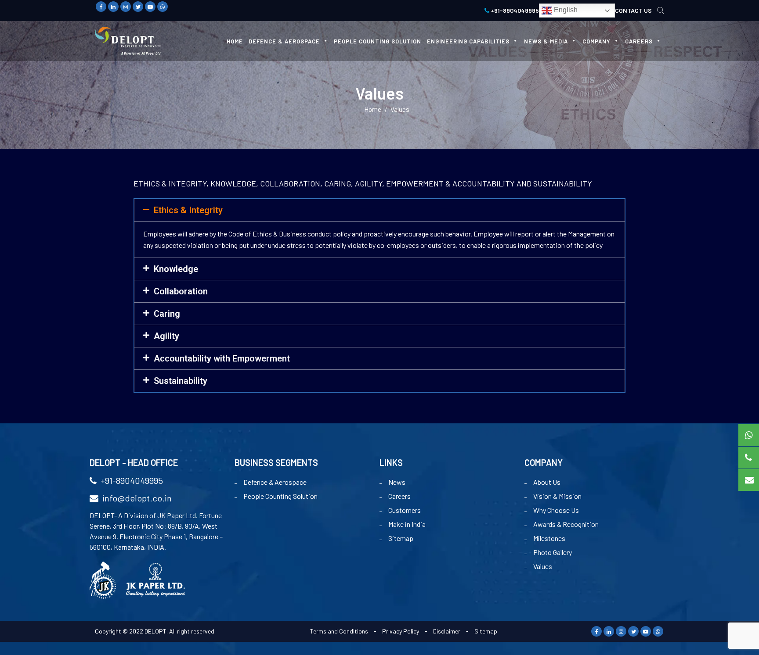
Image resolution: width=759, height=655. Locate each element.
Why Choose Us (556, 510)
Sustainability (180, 381)
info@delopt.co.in (136, 498)
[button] (379, 210)
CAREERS (639, 41)
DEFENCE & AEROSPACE (284, 41)
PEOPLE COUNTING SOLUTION (377, 41)
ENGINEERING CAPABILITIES (468, 41)
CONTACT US (633, 10)
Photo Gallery (552, 552)
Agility (166, 336)
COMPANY (596, 41)
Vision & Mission (557, 496)
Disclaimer (446, 631)
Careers (399, 496)
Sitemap (400, 538)
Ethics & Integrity (188, 210)
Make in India (407, 524)
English (565, 10)
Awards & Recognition (566, 524)
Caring (167, 313)
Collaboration (181, 291)
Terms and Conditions (339, 631)
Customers (404, 510)
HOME (235, 41)
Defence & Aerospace (275, 482)
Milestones (549, 538)
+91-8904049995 (514, 10)
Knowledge (176, 269)
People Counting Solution (280, 496)
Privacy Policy (400, 631)
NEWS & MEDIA (546, 41)
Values (542, 566)
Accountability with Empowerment (222, 358)
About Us (546, 482)
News (396, 482)
